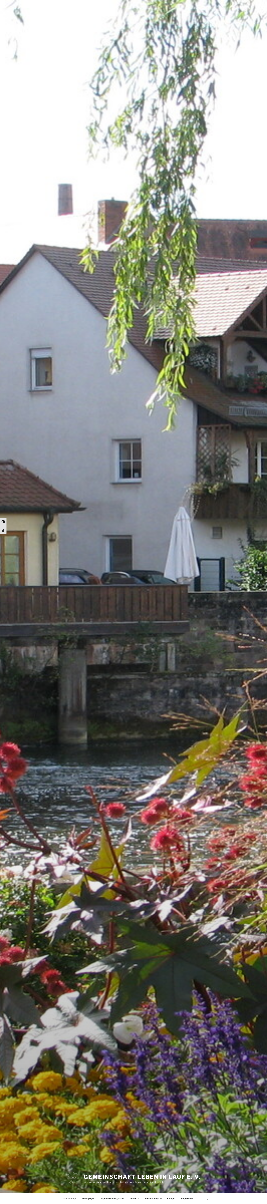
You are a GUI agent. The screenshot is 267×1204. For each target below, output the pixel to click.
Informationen (151, 1198)
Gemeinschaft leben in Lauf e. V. (142, 1176)
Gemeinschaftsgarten (112, 1198)
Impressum (187, 1198)
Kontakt (171, 1198)
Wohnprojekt (88, 1198)
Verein (133, 1198)
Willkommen (69, 1198)
